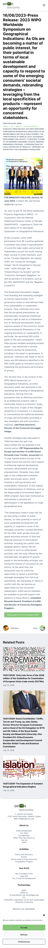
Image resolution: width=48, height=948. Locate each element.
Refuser (24, 934)
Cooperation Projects (24, 861)
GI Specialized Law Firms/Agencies (24, 895)
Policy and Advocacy (24, 854)
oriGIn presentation (24, 831)
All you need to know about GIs (24, 859)
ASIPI (24, 890)
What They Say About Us (24, 838)
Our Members (24, 835)
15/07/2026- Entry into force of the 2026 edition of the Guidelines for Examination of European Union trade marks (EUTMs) (23, 678)
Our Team (24, 833)
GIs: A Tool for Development (24, 878)
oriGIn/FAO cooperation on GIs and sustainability (24, 900)
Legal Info (24, 876)
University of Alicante (24, 902)
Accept (24, 927)
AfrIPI (24, 842)
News (19, 123)
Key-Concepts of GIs (24, 873)
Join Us (24, 840)
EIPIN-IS (24, 893)
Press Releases (9, 123)
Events (24, 857)
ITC (24, 897)
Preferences (24, 942)
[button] (44, 915)
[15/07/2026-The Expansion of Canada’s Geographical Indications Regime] (24, 768)
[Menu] (44, 5)
